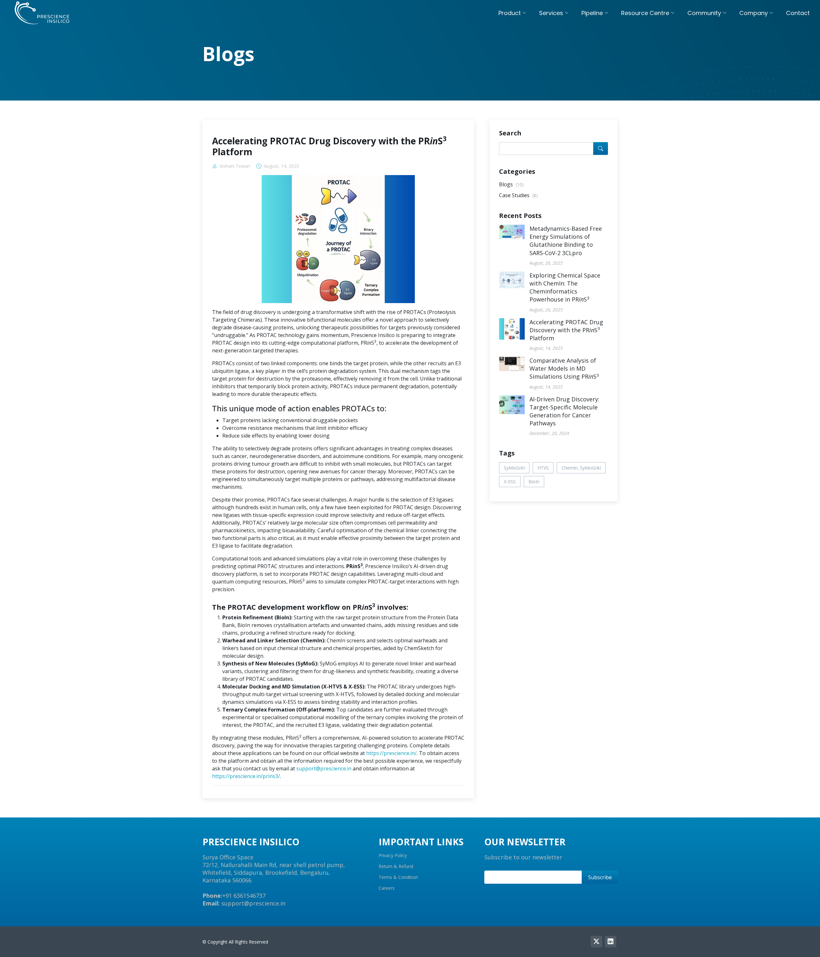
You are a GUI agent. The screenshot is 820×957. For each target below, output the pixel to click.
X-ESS (510, 481)
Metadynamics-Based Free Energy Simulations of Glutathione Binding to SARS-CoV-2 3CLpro (565, 241)
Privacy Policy (393, 855)
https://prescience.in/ (391, 753)
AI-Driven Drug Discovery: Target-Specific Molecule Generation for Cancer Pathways (564, 411)
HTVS (543, 468)
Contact (798, 13)
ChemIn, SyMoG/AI (581, 468)
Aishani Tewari (235, 166)
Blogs (511, 184)
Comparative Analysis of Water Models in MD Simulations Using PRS (564, 368)
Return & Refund (396, 866)
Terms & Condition (398, 877)
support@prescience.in (323, 768)
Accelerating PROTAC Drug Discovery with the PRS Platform (566, 330)
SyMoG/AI (514, 468)
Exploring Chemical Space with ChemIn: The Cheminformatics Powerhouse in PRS (564, 287)
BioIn (534, 481)
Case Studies (518, 195)
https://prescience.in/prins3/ (246, 776)
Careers (387, 888)
